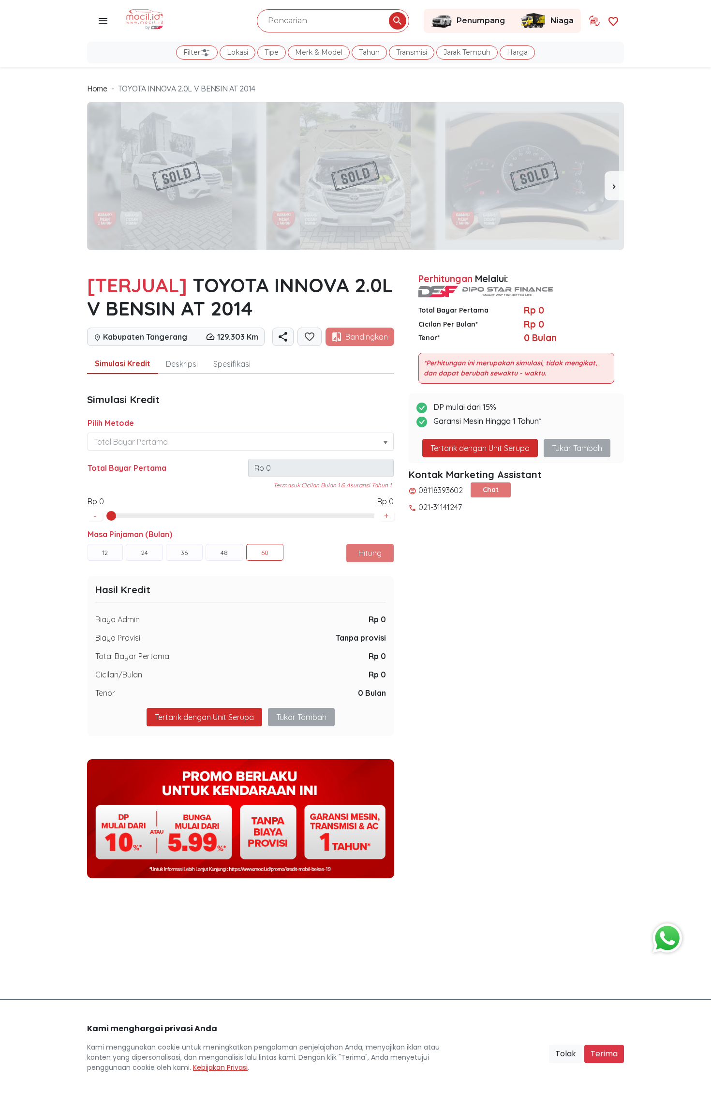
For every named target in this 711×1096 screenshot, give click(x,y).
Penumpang (481, 20)
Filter (191, 52)
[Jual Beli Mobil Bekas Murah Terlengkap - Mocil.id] (144, 18)
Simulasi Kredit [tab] (122, 363)
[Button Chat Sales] (665, 936)
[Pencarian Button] (397, 21)
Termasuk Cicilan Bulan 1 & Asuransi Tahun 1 (332, 485)
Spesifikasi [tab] (232, 364)
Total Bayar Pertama (127, 468)
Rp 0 (377, 619)
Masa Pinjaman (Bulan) (130, 534)
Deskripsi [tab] (182, 364)
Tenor (105, 693)
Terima (604, 1053)
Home (97, 88)
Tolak (565, 1053)
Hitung (370, 553)
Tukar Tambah (301, 717)
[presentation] (614, 185)
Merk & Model (318, 52)
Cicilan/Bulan (118, 674)
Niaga (562, 20)
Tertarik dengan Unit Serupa (480, 448)
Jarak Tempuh (467, 52)
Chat (491, 489)
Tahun (369, 52)
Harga (517, 52)
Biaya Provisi (117, 638)
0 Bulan (372, 693)
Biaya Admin (117, 619)
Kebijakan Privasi (220, 1067)
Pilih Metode (111, 423)
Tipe (272, 52)
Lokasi (237, 52)
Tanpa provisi (361, 638)
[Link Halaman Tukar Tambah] (594, 21)
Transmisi (411, 52)
